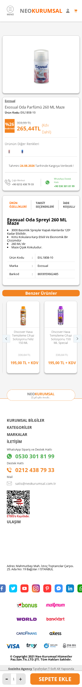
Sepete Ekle (55, 679)
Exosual (10, 100)
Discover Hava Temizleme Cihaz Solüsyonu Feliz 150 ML (21, 337)
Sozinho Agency (20, 669)
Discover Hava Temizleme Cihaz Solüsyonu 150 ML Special (59, 337)
